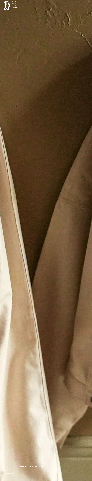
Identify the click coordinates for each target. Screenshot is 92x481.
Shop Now (9, 472)
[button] (15, 2)
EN (79, 1)
